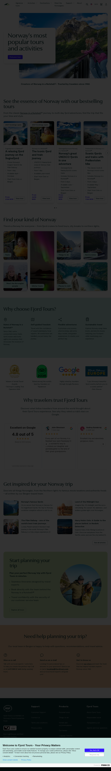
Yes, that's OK (94, 750)
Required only (94, 755)
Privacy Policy (26, 760)
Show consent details (10, 760)
